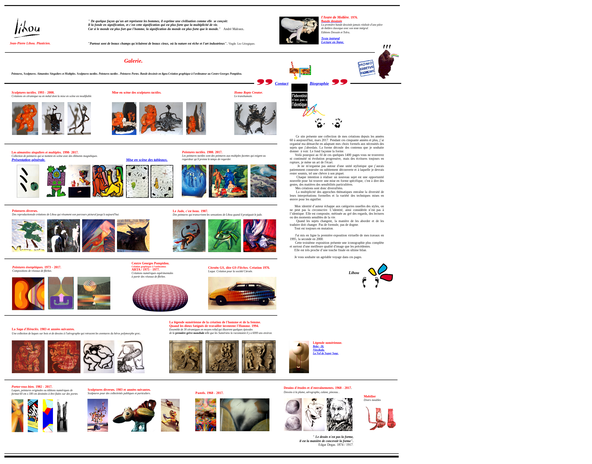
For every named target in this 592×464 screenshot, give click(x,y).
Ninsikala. (319, 349)
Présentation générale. (28, 160)
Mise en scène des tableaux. (147, 160)
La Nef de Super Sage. (326, 353)
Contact (281, 83)
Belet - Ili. (318, 346)
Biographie (319, 83)
